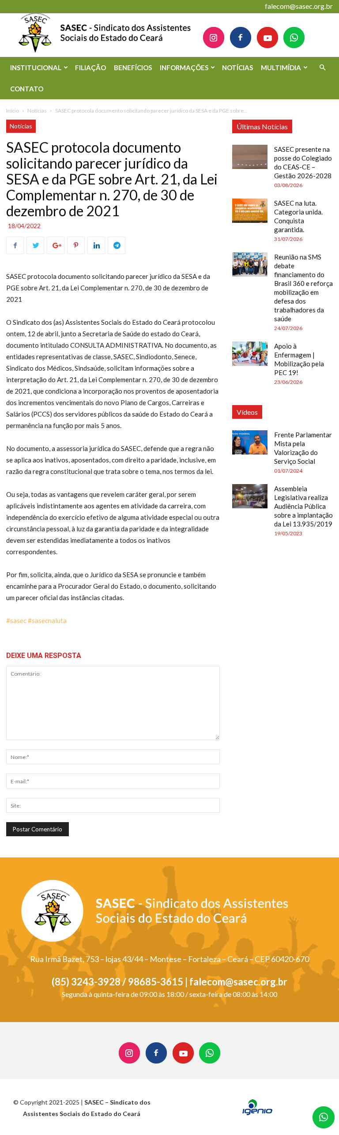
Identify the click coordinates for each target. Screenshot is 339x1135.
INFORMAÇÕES (184, 67)
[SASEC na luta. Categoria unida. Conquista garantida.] (249, 211)
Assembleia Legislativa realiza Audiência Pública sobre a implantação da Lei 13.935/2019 (303, 506)
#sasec (16, 620)
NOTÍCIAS (237, 67)
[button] (322, 68)
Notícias (37, 110)
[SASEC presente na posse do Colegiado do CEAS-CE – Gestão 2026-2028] (249, 157)
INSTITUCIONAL (35, 67)
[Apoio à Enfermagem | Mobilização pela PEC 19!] (249, 354)
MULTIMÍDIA (281, 67)
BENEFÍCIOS (133, 67)
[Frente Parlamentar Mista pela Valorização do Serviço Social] (249, 442)
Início (12, 110)
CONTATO (26, 89)
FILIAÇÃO (90, 67)
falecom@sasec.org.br (299, 6)
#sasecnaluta (47, 620)
